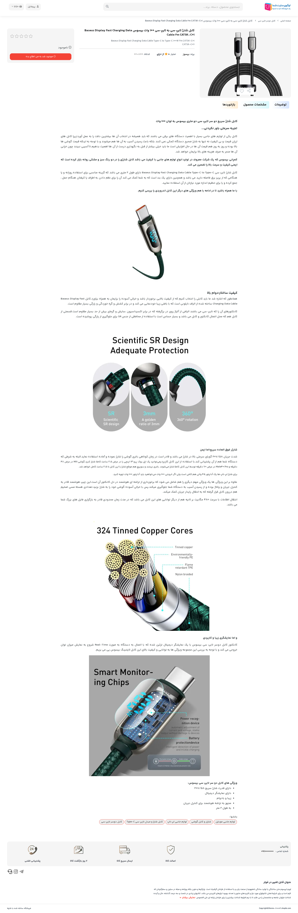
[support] (10, 872)
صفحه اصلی (285, 21)
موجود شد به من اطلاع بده (39, 57)
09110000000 (267, 851)
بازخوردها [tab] (229, 104)
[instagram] (15, 872)
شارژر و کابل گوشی (201, 822)
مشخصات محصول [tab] (254, 104)
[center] (107, 7)
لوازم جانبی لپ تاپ (177, 822)
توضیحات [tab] (280, 104)
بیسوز (186, 54)
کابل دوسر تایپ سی (266, 21)
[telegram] (21, 872)
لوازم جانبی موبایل (225, 822)
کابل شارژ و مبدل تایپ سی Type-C (145, 822)
